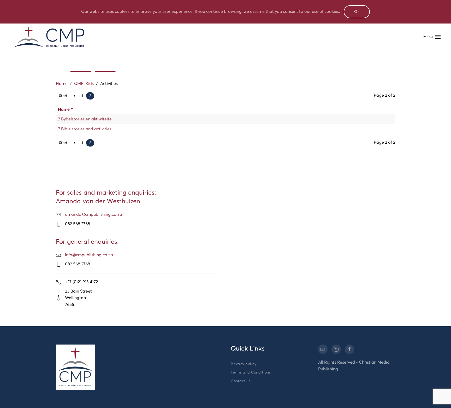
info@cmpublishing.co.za (89, 255)
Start (63, 96)
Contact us (240, 381)
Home (62, 83)
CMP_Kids (84, 83)
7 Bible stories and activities (84, 129)
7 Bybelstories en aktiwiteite (85, 119)
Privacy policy (243, 364)
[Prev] (74, 96)
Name (64, 109)
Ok (356, 12)
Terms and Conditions (251, 372)
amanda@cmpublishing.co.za (93, 214)
